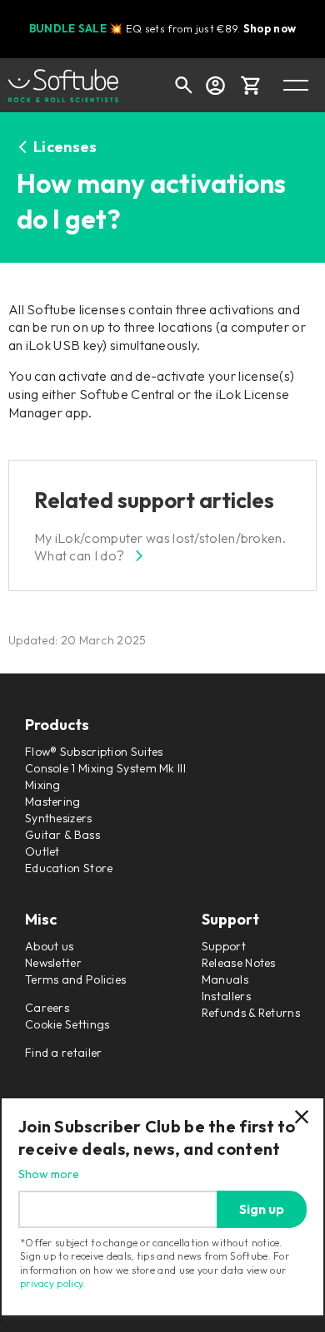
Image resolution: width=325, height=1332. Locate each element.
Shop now (269, 28)
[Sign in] (215, 85)
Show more (48, 1174)
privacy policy (51, 1283)
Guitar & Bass (62, 834)
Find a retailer (63, 1052)
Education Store (69, 868)
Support (224, 946)
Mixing (43, 784)
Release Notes (239, 962)
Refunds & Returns (251, 1012)
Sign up (261, 1209)
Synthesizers (58, 818)
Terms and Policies (75, 979)
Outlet (42, 851)
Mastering (53, 801)
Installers (226, 996)
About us (49, 946)
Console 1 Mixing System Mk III (105, 768)
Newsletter (53, 962)
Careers (47, 1007)
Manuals (225, 979)
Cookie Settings (67, 1024)
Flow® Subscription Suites (94, 751)
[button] (251, 85)
